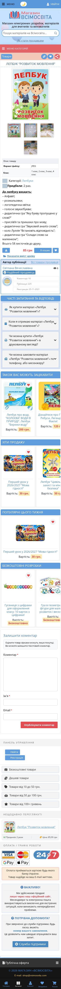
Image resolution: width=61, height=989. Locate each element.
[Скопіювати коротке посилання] (44, 56)
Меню (33, 4)
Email (7, 710)
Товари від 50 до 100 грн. (25, 795)
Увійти (54, 4)
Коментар (10, 655)
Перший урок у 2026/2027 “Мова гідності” (18, 485)
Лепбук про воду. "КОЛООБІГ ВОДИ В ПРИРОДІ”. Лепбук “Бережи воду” (18, 419)
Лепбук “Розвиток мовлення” (36, 827)
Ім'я (6, 696)
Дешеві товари (19, 778)
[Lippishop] (7, 281)
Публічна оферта (17, 963)
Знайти (56, 33)
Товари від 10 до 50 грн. (24, 787)
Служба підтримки (32, 944)
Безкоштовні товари (22, 769)
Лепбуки (27, 181)
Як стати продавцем (30, 40)
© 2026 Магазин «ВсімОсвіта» (30, 970)
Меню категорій (17, 48)
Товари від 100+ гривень (25, 804)
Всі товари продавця (44, 262)
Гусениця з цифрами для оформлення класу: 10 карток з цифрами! (18, 610)
